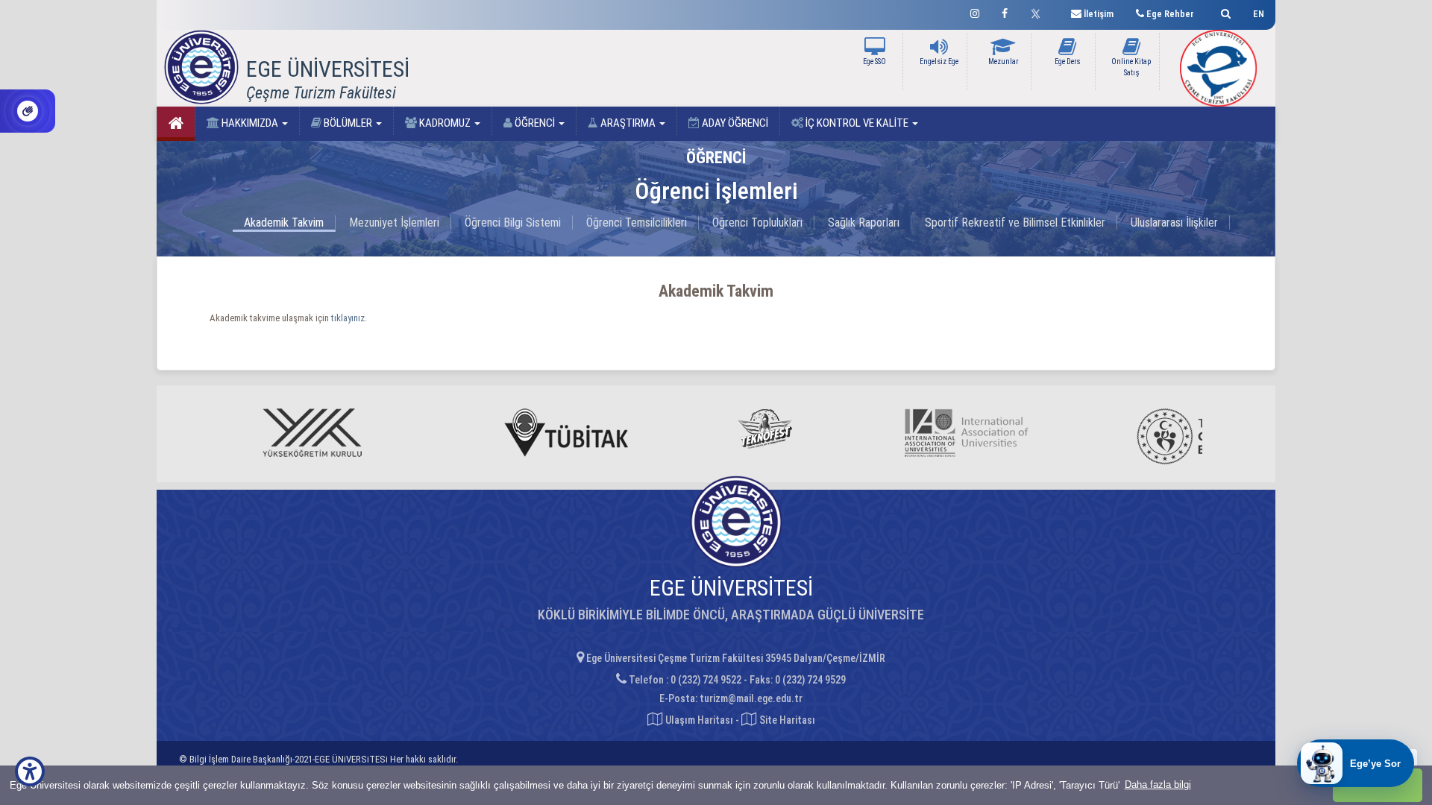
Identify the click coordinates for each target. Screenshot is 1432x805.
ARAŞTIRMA (628, 123)
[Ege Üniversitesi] (1223, 11)
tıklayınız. (349, 317)
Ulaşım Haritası (698, 720)
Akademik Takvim (284, 222)
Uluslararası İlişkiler (1174, 222)
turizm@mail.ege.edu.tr (751, 698)
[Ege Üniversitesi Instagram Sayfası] (974, 11)
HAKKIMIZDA (249, 123)
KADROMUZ (445, 123)
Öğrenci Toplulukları (757, 222)
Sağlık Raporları (863, 222)
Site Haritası (786, 720)
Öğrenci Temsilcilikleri (636, 222)
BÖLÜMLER (347, 123)
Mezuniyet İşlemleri (394, 222)
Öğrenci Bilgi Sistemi (513, 222)
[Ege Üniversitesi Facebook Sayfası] (1004, 11)
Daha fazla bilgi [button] (1158, 784)
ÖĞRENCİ (534, 123)
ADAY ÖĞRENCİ (734, 123)
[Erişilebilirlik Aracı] (30, 771)
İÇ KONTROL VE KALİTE (857, 123)
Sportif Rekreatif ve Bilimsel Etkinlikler (1015, 222)
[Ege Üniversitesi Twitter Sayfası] (1039, 12)
